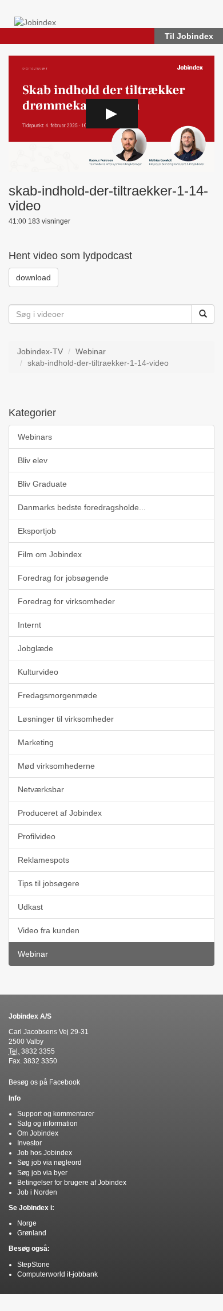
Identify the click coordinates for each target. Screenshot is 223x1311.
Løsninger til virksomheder (66, 718)
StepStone (33, 1265)
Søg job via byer (42, 1173)
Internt (29, 624)
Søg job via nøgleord (49, 1163)
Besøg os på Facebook (44, 1082)
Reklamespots (43, 859)
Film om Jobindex (50, 554)
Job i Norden (37, 1192)
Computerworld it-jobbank (57, 1274)
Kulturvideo (38, 671)
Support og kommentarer (55, 1114)
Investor (29, 1143)
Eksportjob (37, 530)
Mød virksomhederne (56, 765)
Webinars (35, 436)
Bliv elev (32, 460)
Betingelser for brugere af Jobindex (71, 1183)
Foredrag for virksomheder (66, 601)
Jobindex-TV (40, 351)
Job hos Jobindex (44, 1153)
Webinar (90, 351)
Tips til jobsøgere (48, 883)
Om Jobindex (37, 1133)
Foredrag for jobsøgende (63, 577)
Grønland (31, 1233)
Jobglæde (35, 648)
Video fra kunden (48, 930)
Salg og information (47, 1124)
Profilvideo (36, 836)
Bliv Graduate (42, 483)
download (33, 277)
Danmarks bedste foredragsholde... (82, 507)
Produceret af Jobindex (60, 812)
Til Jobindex (189, 36)
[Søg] (203, 314)
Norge (27, 1223)
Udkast (30, 906)
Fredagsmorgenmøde (57, 695)
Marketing (36, 742)
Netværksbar (41, 789)
